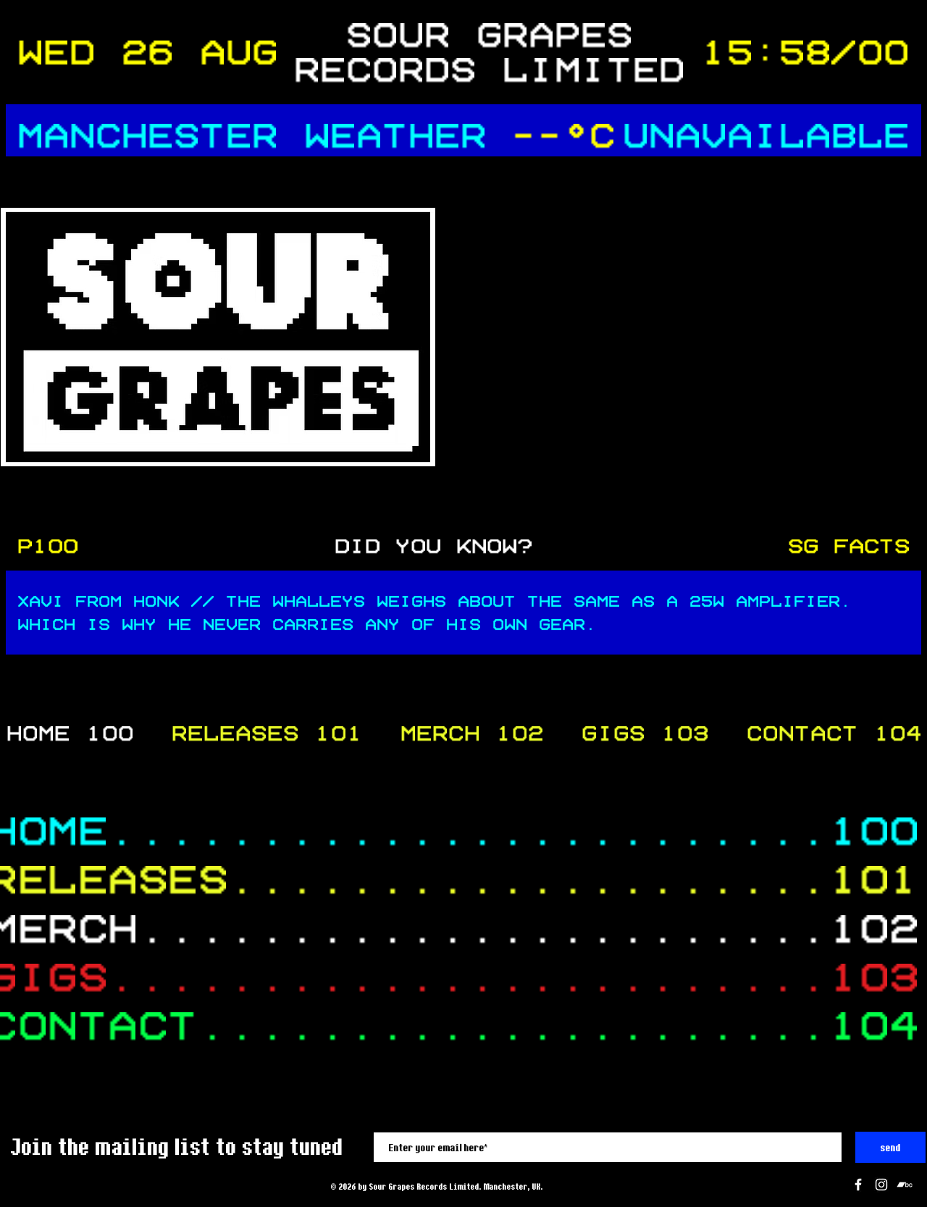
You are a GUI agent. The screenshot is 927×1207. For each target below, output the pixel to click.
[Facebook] (858, 1185)
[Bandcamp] (905, 1185)
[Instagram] (881, 1185)
